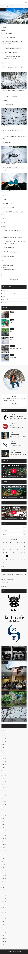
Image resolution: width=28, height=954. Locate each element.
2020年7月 (3, 935)
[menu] (26, 2)
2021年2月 (3, 915)
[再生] (3, 476)
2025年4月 (3, 773)
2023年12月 (3, 818)
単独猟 (7, 269)
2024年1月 (3, 815)
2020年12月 (3, 921)
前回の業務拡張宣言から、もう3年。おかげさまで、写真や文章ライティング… (18, 428)
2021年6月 (3, 904)
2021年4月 (3, 910)
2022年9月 (3, 861)
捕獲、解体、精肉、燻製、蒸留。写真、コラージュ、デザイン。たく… (18, 455)
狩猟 (10, 269)
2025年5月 (3, 770)
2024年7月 (3, 798)
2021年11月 (3, 890)
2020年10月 (3, 927)
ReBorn (4, 296)
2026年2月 (3, 747)
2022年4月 (3, 875)
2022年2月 (3, 881)
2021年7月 (3, 901)
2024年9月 (3, 793)
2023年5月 (3, 838)
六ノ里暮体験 (5, 299)
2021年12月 (3, 887)
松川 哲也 (15, 396)
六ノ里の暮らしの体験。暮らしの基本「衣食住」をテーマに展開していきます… (18, 446)
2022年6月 (3, 870)
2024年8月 (3, 795)
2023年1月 (3, 850)
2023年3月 (3, 844)
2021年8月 (3, 898)
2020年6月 (3, 938)
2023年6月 (3, 835)
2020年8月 (3, 932)
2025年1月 (3, 781)
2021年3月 (3, 912)
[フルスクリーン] (24, 476)
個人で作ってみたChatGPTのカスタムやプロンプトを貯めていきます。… (18, 419)
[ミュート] (22, 476)
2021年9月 (3, 895)
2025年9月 (3, 758)
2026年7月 (3, 733)
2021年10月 (3, 892)
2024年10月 (3, 790)
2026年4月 (3, 741)
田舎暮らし (13, 269)
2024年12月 (3, 784)
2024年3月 (3, 810)
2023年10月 (3, 824)
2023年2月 (3, 847)
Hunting (3, 9)
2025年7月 (3, 764)
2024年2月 (3, 813)
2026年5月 (3, 738)
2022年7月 (3, 867)
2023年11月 (3, 821)
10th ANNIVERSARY (14, 434)
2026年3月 (3, 744)
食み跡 (11, 314)
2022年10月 (3, 858)
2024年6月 (3, 801)
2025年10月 (3, 755)
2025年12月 (3, 750)
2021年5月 (3, 907)
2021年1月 (3, 918)
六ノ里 (4, 269)
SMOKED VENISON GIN (15, 452)
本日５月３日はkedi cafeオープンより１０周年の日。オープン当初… (18, 437)
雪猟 (11, 339)
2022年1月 (3, 884)
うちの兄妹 (5, 302)
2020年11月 (3, 924)
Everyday (12, 346)
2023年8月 (3, 830)
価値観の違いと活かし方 (15, 348)
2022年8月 (3, 864)
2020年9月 (3, 930)
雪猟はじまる (13, 357)
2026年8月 (3, 730)
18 (6, 556)
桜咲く (2, 579)
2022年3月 (3, 878)
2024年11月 (3, 787)
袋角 (11, 322)
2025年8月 (3, 761)
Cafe (14, 527)
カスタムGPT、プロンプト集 (9, 293)
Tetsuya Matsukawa (10, 265)
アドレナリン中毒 (5, 574)
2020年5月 (3, 941)
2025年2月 (3, 778)
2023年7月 (3, 833)
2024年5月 (3, 804)
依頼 (11, 331)
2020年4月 (3, 944)
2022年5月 (3, 872)
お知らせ (4, 290)
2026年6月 (3, 735)
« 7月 (2, 566)
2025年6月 (3, 767)
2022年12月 (3, 853)
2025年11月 (3, 753)
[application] (14, 471)
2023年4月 (3, 841)
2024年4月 (3, 807)
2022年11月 (3, 855)
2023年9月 (3, 827)
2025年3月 (3, 775)
